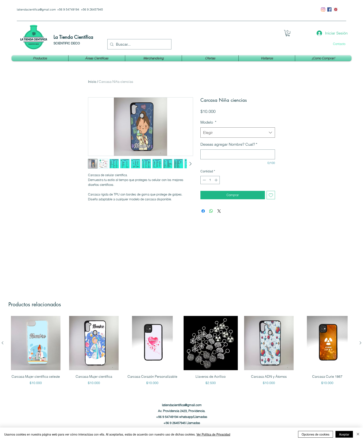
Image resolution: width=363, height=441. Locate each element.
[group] (181, 353)
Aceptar (344, 434)
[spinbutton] (210, 180)
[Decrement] (204, 180)
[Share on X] (219, 211)
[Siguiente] (360, 342)
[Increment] (216, 180)
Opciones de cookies (315, 434)
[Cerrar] (357, 434)
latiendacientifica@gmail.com (36, 9)
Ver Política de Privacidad (213, 434)
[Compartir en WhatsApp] (211, 211)
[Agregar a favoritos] (271, 195)
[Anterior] (2, 342)
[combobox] (237, 132)
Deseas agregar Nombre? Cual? (228, 144)
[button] (287, 33)
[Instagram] (323, 9)
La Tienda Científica (73, 37)
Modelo (208, 122)
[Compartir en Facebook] (203, 211)
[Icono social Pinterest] (336, 9)
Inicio (92, 81)
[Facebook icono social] (329, 9)
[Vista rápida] (36, 343)
